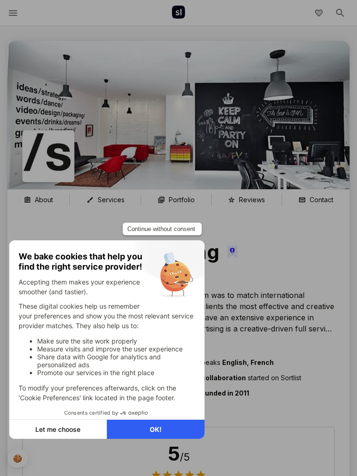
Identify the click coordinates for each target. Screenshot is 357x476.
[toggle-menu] (13, 13)
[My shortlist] (319, 13)
